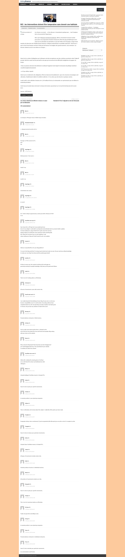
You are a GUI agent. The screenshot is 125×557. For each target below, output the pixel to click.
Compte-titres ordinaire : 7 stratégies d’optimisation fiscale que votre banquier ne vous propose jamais (92, 28)
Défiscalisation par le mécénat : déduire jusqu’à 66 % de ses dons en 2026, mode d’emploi (92, 41)
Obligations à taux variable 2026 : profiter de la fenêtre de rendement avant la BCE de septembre (92, 37)
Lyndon (27, 258)
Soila (26, 438)
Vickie (26, 391)
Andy (26, 380)
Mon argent (32, 4)
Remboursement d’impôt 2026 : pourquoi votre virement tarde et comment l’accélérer (92, 15)
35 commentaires (41, 28)
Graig (26, 518)
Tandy (26, 495)
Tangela (27, 426)
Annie (26, 241)
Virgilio (27, 414)
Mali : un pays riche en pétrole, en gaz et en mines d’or (92, 56)
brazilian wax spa (29, 220)
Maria (26, 472)
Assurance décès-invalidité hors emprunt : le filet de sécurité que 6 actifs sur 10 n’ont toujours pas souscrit (92, 24)
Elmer (26, 368)
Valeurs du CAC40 (65, 4)
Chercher (100, 9)
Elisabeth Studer (32, 28)
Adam (26, 403)
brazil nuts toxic (29, 294)
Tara (26, 541)
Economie (49, 4)
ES (81, 62)
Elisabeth (83, 72)
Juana (26, 449)
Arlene (26, 323)
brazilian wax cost (29, 353)
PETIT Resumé (84, 69)
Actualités (23, 4)
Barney (27, 311)
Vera (26, 530)
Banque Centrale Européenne (48, 37)
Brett (26, 338)
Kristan (27, 507)
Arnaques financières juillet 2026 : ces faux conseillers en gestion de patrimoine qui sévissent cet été (91, 19)
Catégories (84, 48)
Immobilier (41, 4)
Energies (75, 4)
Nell (26, 461)
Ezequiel (27, 484)
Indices (56, 4)
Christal (27, 283)
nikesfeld (83, 59)
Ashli (26, 271)
